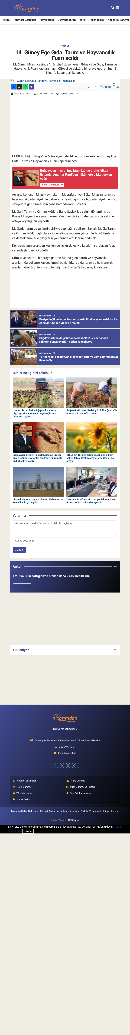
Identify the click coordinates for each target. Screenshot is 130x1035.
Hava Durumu (78, 780)
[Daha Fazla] (31, 86)
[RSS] (76, 765)
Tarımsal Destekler (24, 19)
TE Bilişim (73, 820)
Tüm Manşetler (24, 793)
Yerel (82, 19)
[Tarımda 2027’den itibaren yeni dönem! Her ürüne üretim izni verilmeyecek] (91, 481)
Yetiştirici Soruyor (118, 19)
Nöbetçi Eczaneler (26, 780)
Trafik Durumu (23, 786)
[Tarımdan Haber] (26, 8)
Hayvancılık (47, 19)
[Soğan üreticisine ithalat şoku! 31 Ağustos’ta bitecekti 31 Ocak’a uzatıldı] (91, 392)
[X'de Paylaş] (19, 86)
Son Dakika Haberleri (81, 793)
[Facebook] (53, 765)
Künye (106, 811)
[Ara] (112, 7)
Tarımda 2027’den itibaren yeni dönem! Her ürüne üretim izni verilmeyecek (91, 501)
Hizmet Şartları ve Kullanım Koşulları (59, 811)
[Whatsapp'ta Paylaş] (25, 86)
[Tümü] (115, 566)
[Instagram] (65, 765)
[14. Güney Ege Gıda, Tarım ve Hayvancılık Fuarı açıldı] (65, 81)
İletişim (115, 811)
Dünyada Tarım (67, 19)
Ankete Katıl (22, 586)
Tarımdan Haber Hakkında (24, 811)
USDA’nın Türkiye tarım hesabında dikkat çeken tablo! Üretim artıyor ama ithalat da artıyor (90, 458)
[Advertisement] (65, 620)
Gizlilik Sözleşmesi (91, 811)
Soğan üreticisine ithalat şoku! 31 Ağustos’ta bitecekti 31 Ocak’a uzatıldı (91, 412)
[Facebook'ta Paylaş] (13, 86)
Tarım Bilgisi (96, 19)
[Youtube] (71, 765)
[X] (59, 765)
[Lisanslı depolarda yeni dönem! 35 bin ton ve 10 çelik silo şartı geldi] (38, 481)
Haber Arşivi (23, 799)
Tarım (6, 19)
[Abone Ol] (109, 86)
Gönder (19, 549)
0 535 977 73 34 (67, 746)
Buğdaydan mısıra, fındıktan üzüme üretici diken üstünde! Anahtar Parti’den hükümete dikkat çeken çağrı (37, 458)
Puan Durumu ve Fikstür (82, 786)
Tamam (27, 831)
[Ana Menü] (117, 7)
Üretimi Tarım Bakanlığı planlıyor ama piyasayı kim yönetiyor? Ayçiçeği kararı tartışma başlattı (35, 413)
